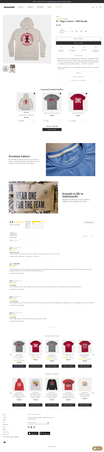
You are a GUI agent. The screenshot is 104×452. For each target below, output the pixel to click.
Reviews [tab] (12, 233)
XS (58, 31)
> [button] (55, 327)
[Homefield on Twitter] (31, 427)
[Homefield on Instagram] (29, 427)
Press (4, 427)
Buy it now (78, 43)
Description (78, 55)
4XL (86, 31)
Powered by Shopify (52, 446)
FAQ (4, 422)
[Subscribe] (48, 423)
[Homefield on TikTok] (34, 427)
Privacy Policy (6, 432)
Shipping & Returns (78, 80)
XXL (77, 31)
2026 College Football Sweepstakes (11, 437)
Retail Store (5, 424)
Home (57, 16)
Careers (4, 417)
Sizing (78, 73)
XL (72, 31)
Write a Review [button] (89, 222)
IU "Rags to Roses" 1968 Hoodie (17, 256)
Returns (4, 429)
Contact (4, 419)
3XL (81, 31)
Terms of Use (6, 434)
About (4, 414)
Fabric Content (78, 76)
